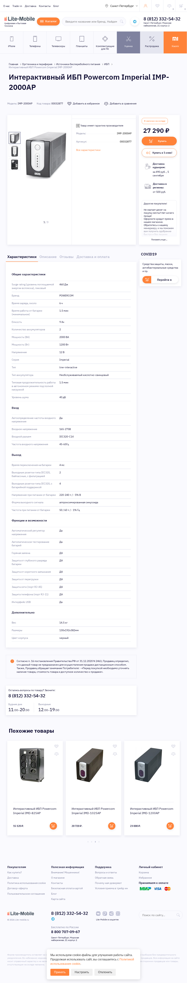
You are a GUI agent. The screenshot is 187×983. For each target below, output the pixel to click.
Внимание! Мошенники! (65, 872)
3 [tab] (95, 842)
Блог (56, 6)
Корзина (144, 872)
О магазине (58, 877)
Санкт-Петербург (122, 6)
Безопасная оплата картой (67, 888)
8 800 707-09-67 (65, 931)
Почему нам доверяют (108, 883)
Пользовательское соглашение (26, 893)
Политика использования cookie (26, 883)
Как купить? (14, 872)
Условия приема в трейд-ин (111, 888)
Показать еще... (159, 239)
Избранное (145, 877)
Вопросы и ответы (106, 872)
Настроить (82, 972)
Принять (60, 972)
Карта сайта (58, 899)
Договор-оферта (17, 888)
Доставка (30, 6)
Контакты (45, 6)
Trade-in (17, 6)
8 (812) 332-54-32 (162, 19)
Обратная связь (104, 877)
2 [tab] (91, 842)
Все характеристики (88, 150)
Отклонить (105, 972)
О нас (6, 6)
